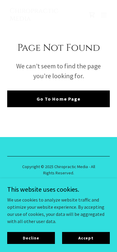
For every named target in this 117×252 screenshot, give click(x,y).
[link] (43, 19)
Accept (86, 237)
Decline (31, 237)
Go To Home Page (58, 99)
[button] (104, 15)
